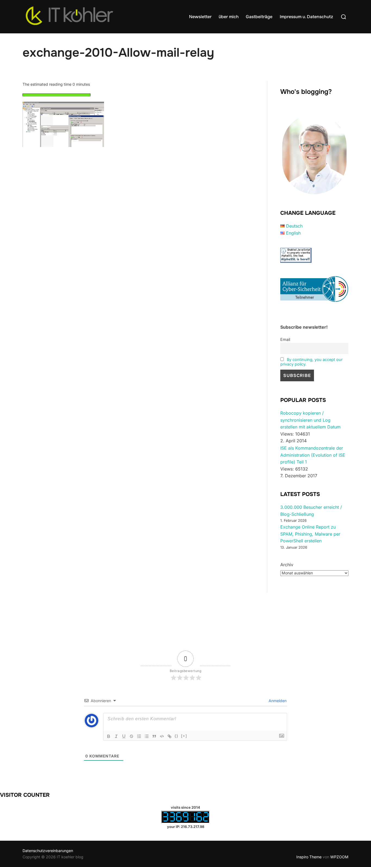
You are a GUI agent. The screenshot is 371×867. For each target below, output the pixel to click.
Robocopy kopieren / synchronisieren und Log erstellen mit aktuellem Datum (310, 420)
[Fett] (108, 736)
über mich (229, 17)
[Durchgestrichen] (131, 736)
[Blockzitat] (154, 736)
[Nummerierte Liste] (139, 736)
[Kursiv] (116, 736)
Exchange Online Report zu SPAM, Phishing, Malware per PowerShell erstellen (310, 533)
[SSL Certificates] (296, 261)
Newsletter (200, 17)
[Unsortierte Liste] (146, 736)
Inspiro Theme (309, 857)
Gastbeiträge (259, 17)
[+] (184, 736)
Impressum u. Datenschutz (306, 17)
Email (285, 339)
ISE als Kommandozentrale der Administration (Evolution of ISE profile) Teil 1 (312, 455)
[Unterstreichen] (124, 736)
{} (176, 736)
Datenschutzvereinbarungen (48, 850)
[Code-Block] (162, 736)
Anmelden (277, 700)
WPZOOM (339, 857)
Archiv (286, 564)
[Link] (169, 736)
